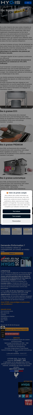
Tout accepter (16, 216)
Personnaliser (16, 221)
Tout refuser (16, 211)
